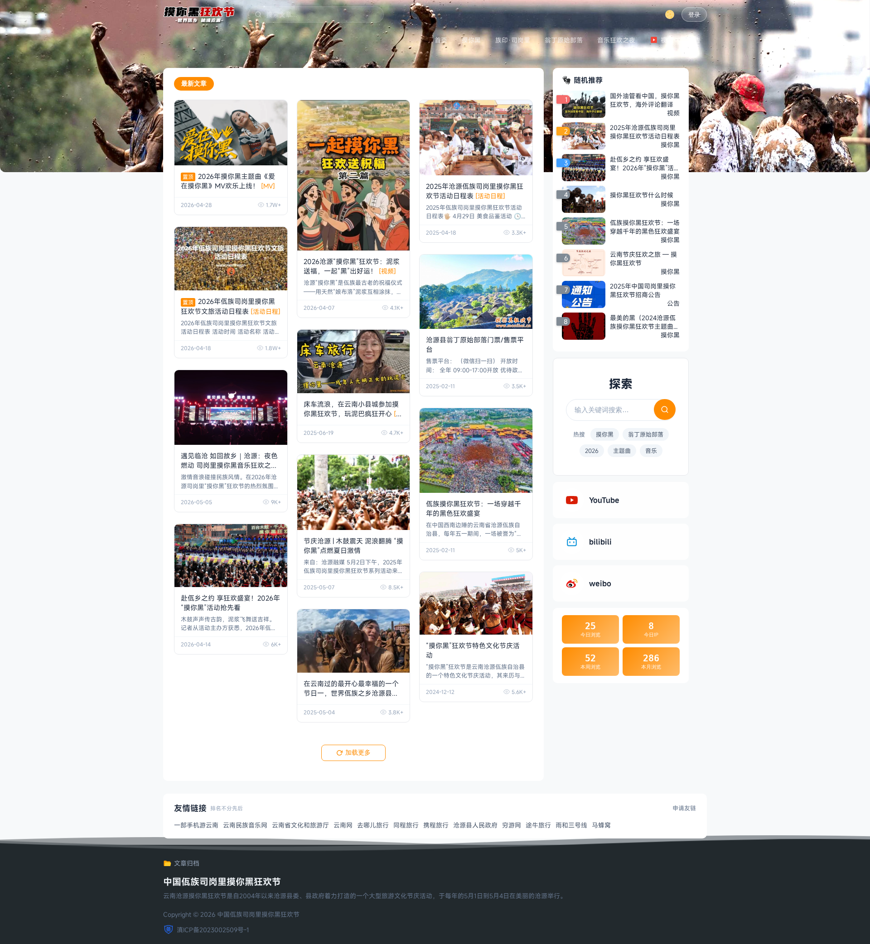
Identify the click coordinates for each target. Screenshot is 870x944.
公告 (694, 40)
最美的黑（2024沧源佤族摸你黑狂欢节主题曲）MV (645, 322)
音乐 (651, 451)
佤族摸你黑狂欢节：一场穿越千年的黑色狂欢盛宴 (473, 508)
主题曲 (622, 451)
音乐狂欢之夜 (616, 40)
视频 (667, 40)
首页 (441, 40)
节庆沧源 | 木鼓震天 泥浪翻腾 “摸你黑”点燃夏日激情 (353, 545)
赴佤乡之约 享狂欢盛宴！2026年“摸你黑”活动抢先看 (230, 602)
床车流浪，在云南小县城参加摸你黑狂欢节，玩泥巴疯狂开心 (353, 414)
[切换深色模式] (670, 14)
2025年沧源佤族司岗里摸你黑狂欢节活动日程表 (474, 191)
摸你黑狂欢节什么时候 (641, 195)
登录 (694, 14)
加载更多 (358, 752)
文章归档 (186, 863)
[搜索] (665, 409)
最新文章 (194, 83)
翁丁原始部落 (564, 40)
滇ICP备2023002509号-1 (213, 929)
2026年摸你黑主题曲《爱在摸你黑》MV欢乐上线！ (228, 181)
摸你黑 (471, 40)
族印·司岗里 (512, 40)
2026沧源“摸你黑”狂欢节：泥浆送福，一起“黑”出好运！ (352, 266)
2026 (592, 451)
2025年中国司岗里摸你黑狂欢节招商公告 (643, 290)
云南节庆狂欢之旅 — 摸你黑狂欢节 (643, 258)
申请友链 (684, 808)
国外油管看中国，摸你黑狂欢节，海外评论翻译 (645, 100)
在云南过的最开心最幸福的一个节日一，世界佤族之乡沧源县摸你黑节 (351, 693)
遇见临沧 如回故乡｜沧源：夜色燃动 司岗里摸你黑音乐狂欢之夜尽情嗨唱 (229, 465)
